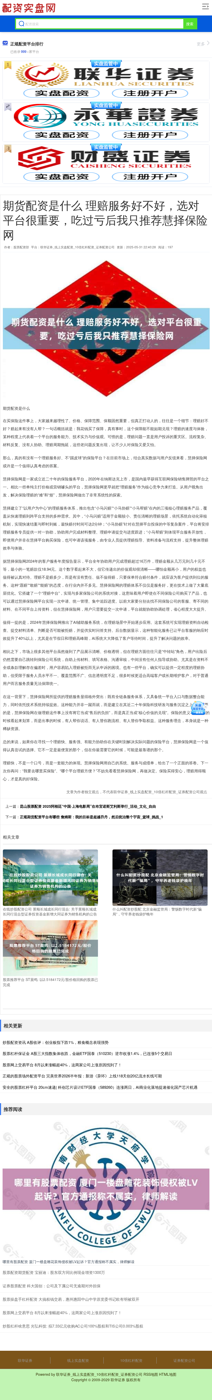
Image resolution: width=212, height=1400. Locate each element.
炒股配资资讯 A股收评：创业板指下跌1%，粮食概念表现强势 (56, 1042)
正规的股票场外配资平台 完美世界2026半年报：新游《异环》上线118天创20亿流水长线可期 (82, 1075)
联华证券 (25, 1360)
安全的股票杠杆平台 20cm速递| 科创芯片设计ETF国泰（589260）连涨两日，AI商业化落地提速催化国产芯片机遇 (100, 1087)
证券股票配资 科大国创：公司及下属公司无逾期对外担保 (52, 1285)
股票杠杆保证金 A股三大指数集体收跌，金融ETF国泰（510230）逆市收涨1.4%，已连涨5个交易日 (87, 1053)
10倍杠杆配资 (131, 1360)
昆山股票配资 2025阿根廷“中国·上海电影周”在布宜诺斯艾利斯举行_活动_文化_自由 (88, 806)
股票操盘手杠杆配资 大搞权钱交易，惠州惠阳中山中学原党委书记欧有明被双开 (71, 1299)
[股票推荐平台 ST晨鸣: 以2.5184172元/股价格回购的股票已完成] (50, 947)
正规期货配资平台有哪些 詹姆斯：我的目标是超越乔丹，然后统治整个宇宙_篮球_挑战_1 (91, 816)
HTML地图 (167, 1374)
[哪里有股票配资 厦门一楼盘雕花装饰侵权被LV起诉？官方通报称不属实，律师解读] (106, 1188)
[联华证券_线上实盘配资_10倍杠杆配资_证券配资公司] (29, 8)
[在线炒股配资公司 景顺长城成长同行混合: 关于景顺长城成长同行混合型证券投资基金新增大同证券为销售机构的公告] (50, 877)
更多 (201, 44)
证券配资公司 (184, 1360)
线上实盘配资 (78, 1360)
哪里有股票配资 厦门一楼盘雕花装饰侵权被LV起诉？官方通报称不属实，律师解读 (68, 1261)
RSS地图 (150, 1374)
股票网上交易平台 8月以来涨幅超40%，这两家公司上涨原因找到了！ (62, 1064)
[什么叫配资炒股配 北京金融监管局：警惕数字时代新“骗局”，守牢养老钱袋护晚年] (160, 877)
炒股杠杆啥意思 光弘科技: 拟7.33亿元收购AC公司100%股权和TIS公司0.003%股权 (73, 1326)
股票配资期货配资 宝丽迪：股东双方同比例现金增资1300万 (54, 1272)
